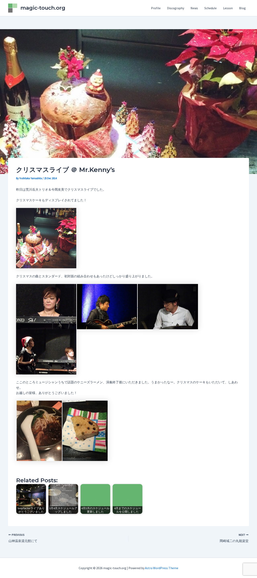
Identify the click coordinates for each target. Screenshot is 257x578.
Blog (242, 8)
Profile (156, 8)
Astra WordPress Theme (161, 568)
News (194, 8)
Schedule (210, 8)
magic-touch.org (42, 8)
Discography (175, 8)
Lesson (228, 8)
